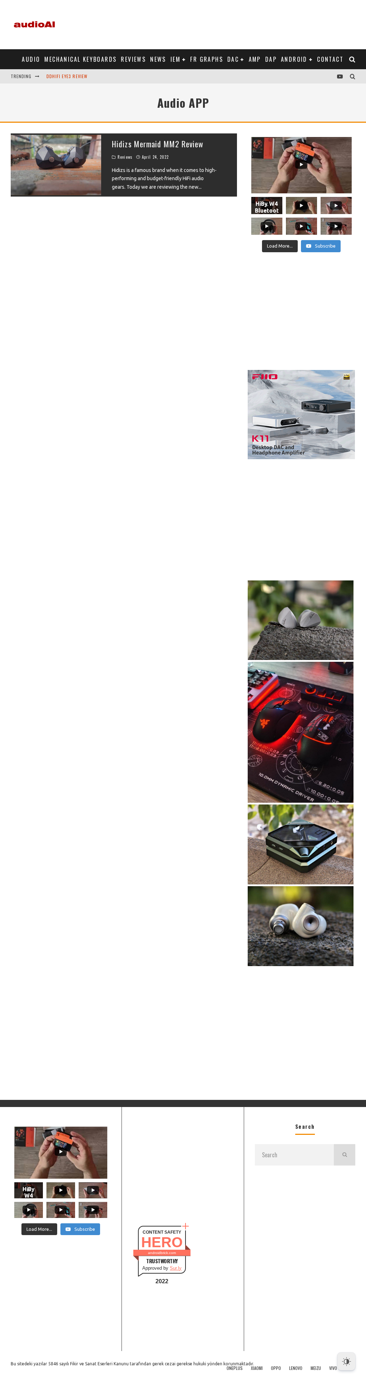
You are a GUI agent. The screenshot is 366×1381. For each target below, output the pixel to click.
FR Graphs (206, 59)
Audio (31, 59)
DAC (233, 59)
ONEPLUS (235, 1368)
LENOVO (295, 1368)
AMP (255, 59)
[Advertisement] (225, 23)
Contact (330, 59)
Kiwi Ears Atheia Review (73, 76)
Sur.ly (176, 1268)
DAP (271, 59)
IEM (175, 59)
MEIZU (316, 1368)
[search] (344, 1155)
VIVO (333, 1368)
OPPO (276, 1368)
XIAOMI (257, 1368)
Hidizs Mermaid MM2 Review (158, 143)
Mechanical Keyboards (80, 59)
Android (294, 59)
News (158, 59)
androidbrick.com (162, 1253)
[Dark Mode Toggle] (346, 1361)
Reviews (133, 59)
